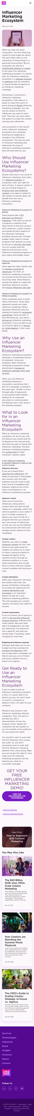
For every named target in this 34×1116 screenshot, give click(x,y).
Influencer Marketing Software (13, 814)
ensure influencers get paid (18, 288)
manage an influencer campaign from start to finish (16, 370)
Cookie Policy (25, 1106)
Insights (6, 1050)
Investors (7, 1055)
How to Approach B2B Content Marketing (17, 837)
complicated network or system (16, 68)
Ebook (19, 106)
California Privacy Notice (14, 1106)
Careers (6, 1063)
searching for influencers (13, 474)
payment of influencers (12, 651)
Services (6, 1033)
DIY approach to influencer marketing (13, 218)
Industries (7, 1042)
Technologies (9, 1038)
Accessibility (8, 1108)
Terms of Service (22, 1104)
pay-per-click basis (22, 244)
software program (24, 79)
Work (5, 1046)
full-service (7, 320)
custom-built (11, 452)
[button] (17, 796)
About (5, 1059)
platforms (9, 82)
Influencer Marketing (10, 810)
